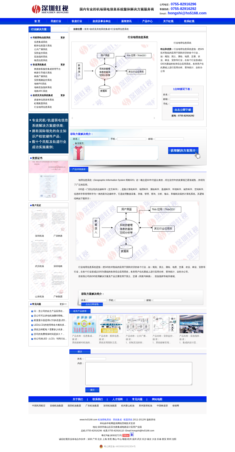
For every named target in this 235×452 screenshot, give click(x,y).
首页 (86, 29)
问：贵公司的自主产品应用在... (49, 311)
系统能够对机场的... (81, 342)
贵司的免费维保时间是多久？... (49, 334)
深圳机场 (39, 236)
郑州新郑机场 (145, 405)
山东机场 (39, 296)
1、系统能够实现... (162, 342)
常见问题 (137, 399)
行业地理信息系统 (43, 107)
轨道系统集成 (39, 64)
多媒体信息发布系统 (44, 99)
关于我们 (78, 399)
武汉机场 (39, 266)
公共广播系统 (40, 49)
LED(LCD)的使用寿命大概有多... (50, 325)
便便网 (175, 405)
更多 (63, 37)
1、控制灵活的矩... (135, 342)
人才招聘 (117, 399)
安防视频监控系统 (43, 80)
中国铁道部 (162, 405)
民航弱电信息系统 (41, 37)
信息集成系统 (40, 42)
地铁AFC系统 (40, 91)
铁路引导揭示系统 (43, 72)
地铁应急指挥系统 (43, 87)
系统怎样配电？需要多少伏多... (49, 329)
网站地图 (157, 399)
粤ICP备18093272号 (111, 435)
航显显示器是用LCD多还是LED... (50, 320)
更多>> (63, 304)
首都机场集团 (56, 405)
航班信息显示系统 (43, 45)
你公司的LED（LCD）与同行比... (50, 338)
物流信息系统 (40, 60)
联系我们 (98, 399)
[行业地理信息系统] (114, 104)
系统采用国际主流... (108, 342)
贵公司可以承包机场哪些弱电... (49, 315)
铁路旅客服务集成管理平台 (47, 69)
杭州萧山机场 (127, 405)
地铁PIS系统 (40, 83)
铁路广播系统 (40, 76)
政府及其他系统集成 (43, 95)
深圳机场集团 (110, 405)
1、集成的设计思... (188, 342)
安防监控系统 (40, 53)
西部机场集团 (74, 405)
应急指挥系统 (40, 56)
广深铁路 (58, 236)
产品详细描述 (79, 169)
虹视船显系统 (40, 103)
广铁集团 (58, 296)
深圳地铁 (58, 266)
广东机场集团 (92, 405)
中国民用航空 (38, 405)
